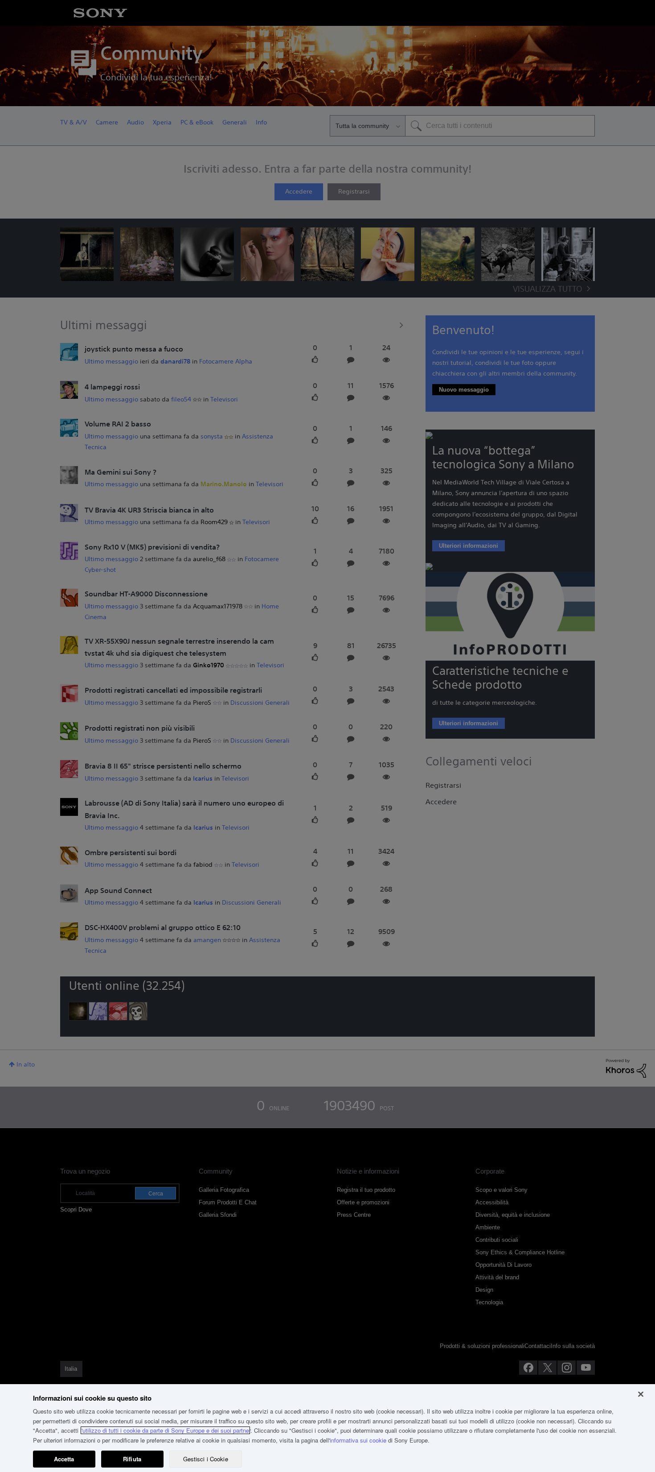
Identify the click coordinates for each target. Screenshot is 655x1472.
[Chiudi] (641, 1394)
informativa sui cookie (358, 1440)
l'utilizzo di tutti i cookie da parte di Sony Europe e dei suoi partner (165, 1430)
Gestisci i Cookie (205, 1459)
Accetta (64, 1459)
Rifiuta (132, 1459)
